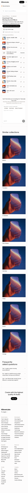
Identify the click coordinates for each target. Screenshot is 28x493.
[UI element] (14, 204)
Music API (3, 459)
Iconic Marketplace (19, 448)
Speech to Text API (5, 456)
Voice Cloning (4, 426)
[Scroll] (14, 314)
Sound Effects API (5, 457)
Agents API (3, 448)
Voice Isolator (4, 428)
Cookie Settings (18, 480)
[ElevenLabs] (5, 2)
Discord (3, 476)
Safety (16, 472)
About (16, 469)
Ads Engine (3, 441)
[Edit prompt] (21, 38)
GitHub (2, 472)
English (4, 412)
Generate (22, 52)
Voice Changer (4, 422)
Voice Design (4, 433)
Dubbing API (4, 452)
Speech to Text (4, 420)
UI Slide (6, 108)
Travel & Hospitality (19, 433)
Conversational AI (19, 420)
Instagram (3, 480)
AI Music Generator (5, 430)
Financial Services (19, 426)
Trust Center (17, 461)
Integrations (17, 422)
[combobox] (15, 11)
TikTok (2, 478)
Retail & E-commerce (19, 431)
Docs (16, 457)
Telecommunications (19, 424)
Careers (16, 470)
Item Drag (11, 108)
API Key (3, 461)
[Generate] (14, 52)
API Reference (4, 446)
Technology (17, 430)
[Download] (24, 38)
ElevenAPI (3, 444)
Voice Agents (18, 419)
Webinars (17, 456)
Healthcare (17, 428)
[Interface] (14, 259)
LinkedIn (3, 470)
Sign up (21, 2)
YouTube (3, 474)
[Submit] (23, 121)
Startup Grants (18, 452)
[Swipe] (14, 287)
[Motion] (14, 148)
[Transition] (14, 176)
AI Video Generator (5, 439)
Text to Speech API (5, 454)
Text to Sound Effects (6, 424)
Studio (2, 431)
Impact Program (18, 450)
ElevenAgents (17, 417)
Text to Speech (4, 419)
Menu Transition (18, 108)
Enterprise (17, 459)
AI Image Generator (5, 437)
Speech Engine (4, 450)
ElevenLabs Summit (19, 476)
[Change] (14, 342)
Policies (16, 478)
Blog (16, 446)
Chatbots (17, 437)
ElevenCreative (4, 417)
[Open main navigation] (26, 2)
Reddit (2, 483)
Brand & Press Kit (18, 474)
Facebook (3, 481)
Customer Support (19, 435)
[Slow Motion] (14, 231)
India (16, 463)
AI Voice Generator (5, 435)
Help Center (17, 454)
